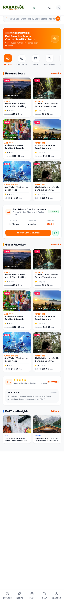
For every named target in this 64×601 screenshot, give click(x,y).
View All (55, 73)
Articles (55, 411)
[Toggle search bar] (49, 7)
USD (38, 8)
